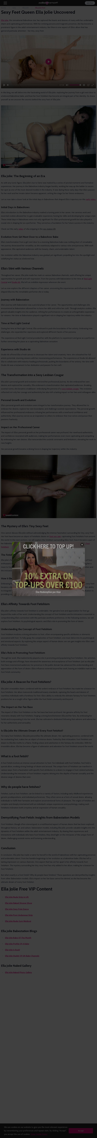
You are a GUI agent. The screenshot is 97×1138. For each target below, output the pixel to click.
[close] (82, 544)
